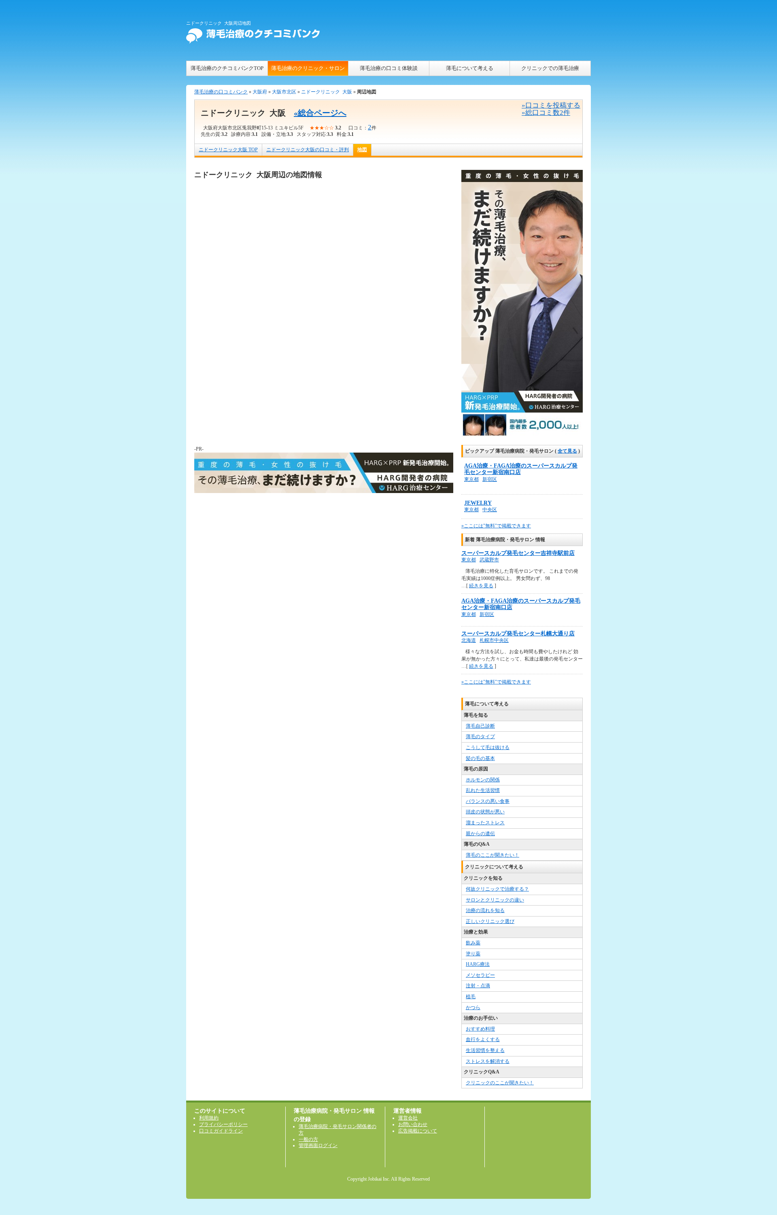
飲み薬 (473, 943)
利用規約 (209, 1118)
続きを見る (481, 585)
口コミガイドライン (221, 1131)
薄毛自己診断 (480, 726)
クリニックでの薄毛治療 (550, 68)
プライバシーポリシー (223, 1124)
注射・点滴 (478, 986)
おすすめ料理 (480, 1029)
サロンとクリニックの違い (495, 900)
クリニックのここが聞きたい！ (500, 1083)
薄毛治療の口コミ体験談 (389, 68)
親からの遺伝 (480, 833)
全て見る (567, 451)
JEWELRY (478, 503)
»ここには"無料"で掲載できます (496, 526)
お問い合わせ (412, 1124)
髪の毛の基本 (480, 758)
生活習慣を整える (485, 1050)
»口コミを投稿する (551, 105)
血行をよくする (483, 1039)
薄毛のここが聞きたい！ (492, 855)
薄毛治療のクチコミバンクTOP (227, 68)
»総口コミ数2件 (546, 112)
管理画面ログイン (318, 1145)
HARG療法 (478, 964)
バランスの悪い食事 (488, 801)
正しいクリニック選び (490, 921)
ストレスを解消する (488, 1061)
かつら (473, 1007)
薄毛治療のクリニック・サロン (308, 68)
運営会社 (408, 1118)
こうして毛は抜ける (488, 747)
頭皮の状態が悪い (485, 812)
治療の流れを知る (485, 910)
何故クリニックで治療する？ (497, 889)
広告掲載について (417, 1131)
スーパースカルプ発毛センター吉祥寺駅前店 (518, 553)
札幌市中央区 (494, 640)
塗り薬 (473, 954)
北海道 (468, 640)
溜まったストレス (485, 823)
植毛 (471, 996)
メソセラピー (480, 975)
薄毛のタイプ (480, 736)
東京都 (471, 479)
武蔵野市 (489, 560)
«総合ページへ (320, 112)
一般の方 (308, 1139)
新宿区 (489, 479)
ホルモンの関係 (483, 780)
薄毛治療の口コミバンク (221, 92)
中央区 (489, 509)
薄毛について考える (469, 68)
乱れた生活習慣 (483, 790)
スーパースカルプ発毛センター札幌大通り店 (518, 634)
